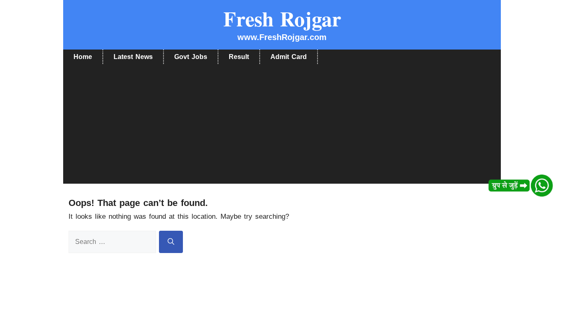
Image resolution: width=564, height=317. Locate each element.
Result (239, 56)
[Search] (171, 242)
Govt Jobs (190, 56)
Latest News (133, 56)
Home (82, 56)
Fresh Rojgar (282, 18)
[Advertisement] (282, 126)
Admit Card (288, 56)
